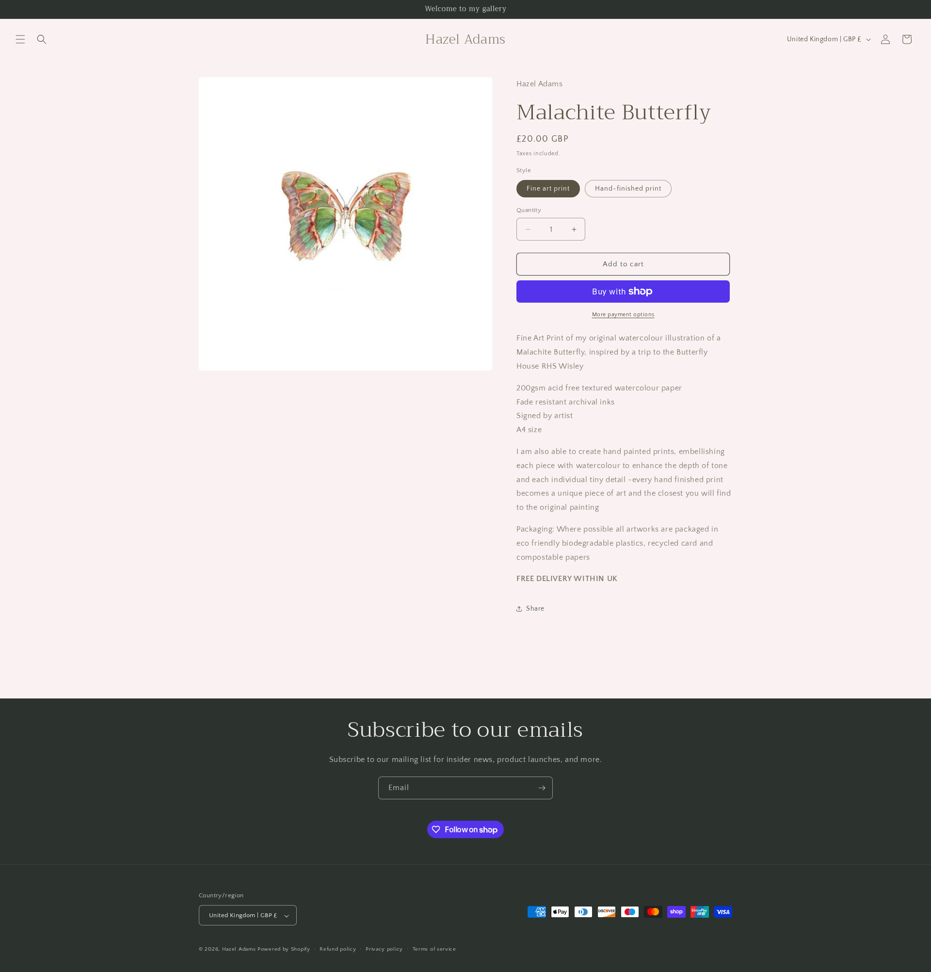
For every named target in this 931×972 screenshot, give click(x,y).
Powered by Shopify (283, 950)
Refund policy (338, 949)
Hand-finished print (628, 189)
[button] (20, 39)
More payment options (623, 314)
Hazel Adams (239, 950)
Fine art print (548, 189)
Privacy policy (384, 949)
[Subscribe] (541, 788)
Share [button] (535, 609)
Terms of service (434, 949)
